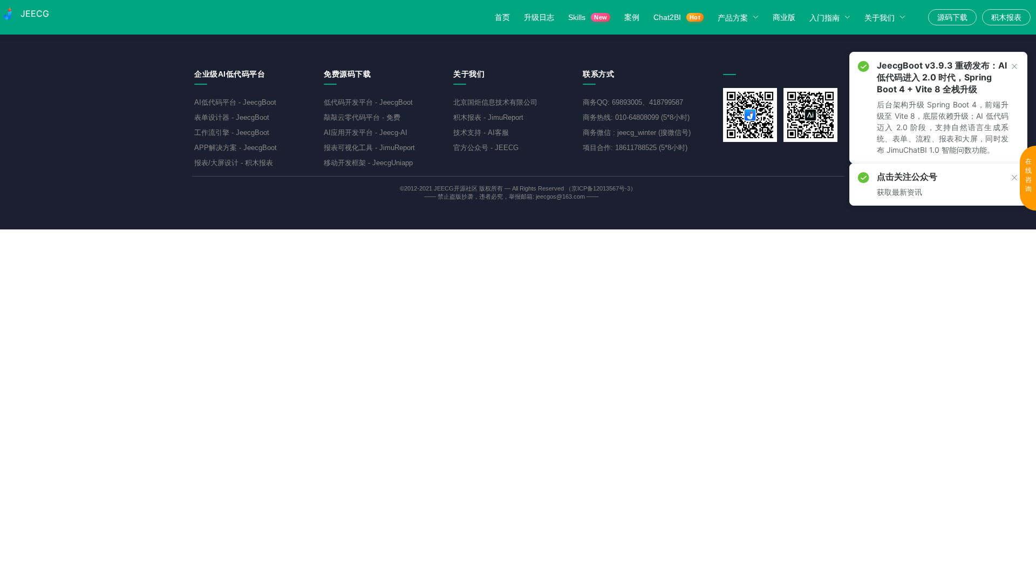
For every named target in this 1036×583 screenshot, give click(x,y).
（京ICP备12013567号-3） (600, 188)
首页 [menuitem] (502, 17)
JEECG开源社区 (456, 188)
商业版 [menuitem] (784, 17)
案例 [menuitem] (631, 17)
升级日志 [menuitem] (539, 17)
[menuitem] (739, 17)
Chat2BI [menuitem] (676, 17)
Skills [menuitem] (587, 17)
